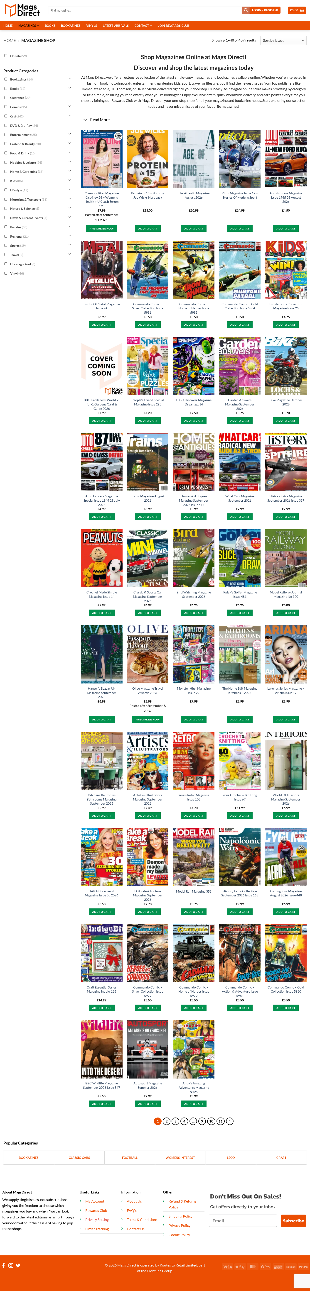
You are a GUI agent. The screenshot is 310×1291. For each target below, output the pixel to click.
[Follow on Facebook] (3, 1266)
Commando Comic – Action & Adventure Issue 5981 (240, 991)
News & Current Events (28, 218)
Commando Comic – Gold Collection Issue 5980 (286, 989)
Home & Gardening (26, 171)
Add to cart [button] (147, 228)
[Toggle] (85, 120)
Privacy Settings (97, 1219)
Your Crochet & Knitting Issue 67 (240, 797)
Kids (16, 181)
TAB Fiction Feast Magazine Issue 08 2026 (101, 893)
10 (211, 1121)
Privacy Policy (179, 1225)
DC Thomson (121, 89)
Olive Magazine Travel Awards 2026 (147, 690)
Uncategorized (22, 264)
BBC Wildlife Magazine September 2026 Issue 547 (101, 1085)
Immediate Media (95, 89)
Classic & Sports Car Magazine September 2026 (147, 596)
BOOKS (50, 25)
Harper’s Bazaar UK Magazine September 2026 (101, 692)
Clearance (20, 98)
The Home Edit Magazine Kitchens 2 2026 (239, 690)
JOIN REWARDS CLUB (173, 25)
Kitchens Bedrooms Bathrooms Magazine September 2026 (101, 799)
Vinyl (17, 273)
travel (196, 83)
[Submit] (246, 10)
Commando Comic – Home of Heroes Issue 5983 (193, 308)
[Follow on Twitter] (18, 1266)
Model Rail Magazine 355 (194, 891)
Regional (19, 236)
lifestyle (212, 83)
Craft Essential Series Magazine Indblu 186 (101, 989)
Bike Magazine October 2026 (286, 402)
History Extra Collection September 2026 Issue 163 (239, 893)
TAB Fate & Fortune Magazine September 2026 (147, 895)
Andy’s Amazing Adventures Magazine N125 (194, 1087)
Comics (18, 107)
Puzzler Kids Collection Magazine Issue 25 (285, 306)
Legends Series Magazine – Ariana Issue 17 (285, 690)
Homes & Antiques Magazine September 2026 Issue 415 (193, 500)
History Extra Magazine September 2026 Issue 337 (285, 498)
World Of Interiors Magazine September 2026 (285, 799)
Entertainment (23, 135)
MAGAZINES (27, 25)
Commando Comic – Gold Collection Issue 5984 (239, 306)
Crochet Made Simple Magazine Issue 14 (101, 594)
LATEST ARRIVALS (116, 25)
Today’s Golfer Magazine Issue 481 (240, 594)
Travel (16, 255)
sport (186, 83)
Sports (18, 245)
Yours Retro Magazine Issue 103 (193, 797)
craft (128, 83)
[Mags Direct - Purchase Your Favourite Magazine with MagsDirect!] (22, 10)
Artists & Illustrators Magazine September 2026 (147, 799)
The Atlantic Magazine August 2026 (193, 195)
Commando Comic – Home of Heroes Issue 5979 (193, 991)
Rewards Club (122, 100)
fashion (92, 83)
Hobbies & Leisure (26, 162)
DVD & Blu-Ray (24, 125)
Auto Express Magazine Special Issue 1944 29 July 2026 (102, 500)
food (103, 83)
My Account (94, 1201)
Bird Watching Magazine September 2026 (194, 594)
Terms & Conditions (142, 1219)
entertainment (144, 83)
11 (221, 1121)
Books (17, 88)
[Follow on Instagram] (10, 1266)
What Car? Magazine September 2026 (239, 498)
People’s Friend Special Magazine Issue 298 (148, 402)
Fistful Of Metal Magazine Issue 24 (102, 306)
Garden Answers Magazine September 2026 (239, 404)
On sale (18, 56)
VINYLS (91, 25)
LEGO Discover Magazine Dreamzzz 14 (194, 402)
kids (177, 83)
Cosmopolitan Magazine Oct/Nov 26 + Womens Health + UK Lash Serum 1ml (102, 199)
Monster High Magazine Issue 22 (194, 690)
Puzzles (18, 227)
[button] (297, 10)
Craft (17, 116)
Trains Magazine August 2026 (147, 498)
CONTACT (142, 25)
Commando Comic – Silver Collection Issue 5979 (147, 991)
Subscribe (293, 1220)
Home (9, 40)
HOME (7, 25)
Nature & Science (24, 208)
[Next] (230, 1121)
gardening (165, 83)
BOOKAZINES (70, 25)
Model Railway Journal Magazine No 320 (286, 594)
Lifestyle (19, 190)
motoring (115, 83)
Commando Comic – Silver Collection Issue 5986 (147, 308)
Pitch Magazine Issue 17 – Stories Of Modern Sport (240, 195)
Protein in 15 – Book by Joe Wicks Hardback (147, 195)
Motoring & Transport (28, 199)
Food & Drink (22, 153)
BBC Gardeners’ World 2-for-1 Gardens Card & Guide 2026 (102, 404)
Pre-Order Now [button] (101, 228)
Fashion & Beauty (25, 144)
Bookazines (21, 79)
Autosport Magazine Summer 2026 (147, 1085)
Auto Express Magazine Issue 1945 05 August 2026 (286, 197)
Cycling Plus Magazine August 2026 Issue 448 (286, 893)
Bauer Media (147, 89)
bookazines (226, 77)
